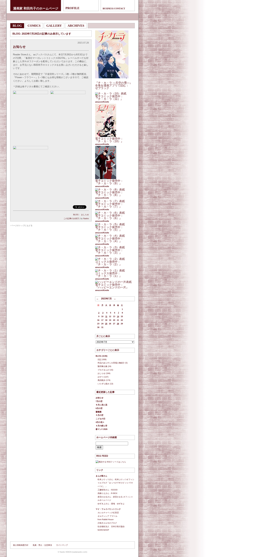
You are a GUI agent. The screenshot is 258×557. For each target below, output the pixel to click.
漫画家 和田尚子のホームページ (35, 8)
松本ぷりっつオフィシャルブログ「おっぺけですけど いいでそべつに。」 (116, 482)
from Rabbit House (106, 519)
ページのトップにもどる (21, 225)
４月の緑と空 (101, 426)
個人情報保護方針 (20, 545)
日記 (99, 359)
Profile (72, 8)
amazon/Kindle (102, 102)
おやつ (100, 377)
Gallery (54, 25)
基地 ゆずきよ (118, 504)
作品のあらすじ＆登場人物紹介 (111, 363)
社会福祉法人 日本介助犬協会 (111, 526)
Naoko (86, 218)
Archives (76, 25)
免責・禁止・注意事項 (42, 545)
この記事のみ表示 (71, 218)
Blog (17, 25)
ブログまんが (103, 370)
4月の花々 (100, 422)
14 (118, 316)
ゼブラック (102, 88)
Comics (34, 25)
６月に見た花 (101, 405)
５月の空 (99, 415)
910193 (114, 490)
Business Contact (114, 8)
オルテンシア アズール (107, 516)
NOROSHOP (103, 530)
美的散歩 (101, 380)
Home (72, 16)
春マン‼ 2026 (101, 429)
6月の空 (99, 408)
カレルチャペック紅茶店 (108, 513)
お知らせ (19, 46)
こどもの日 (100, 419)
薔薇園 (98, 412)
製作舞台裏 (102, 366)
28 (118, 324)
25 (106, 324)
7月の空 (99, 401)
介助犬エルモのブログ (107, 523)
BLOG (76, 215)
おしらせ (85, 215)
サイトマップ (62, 545)
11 (106, 316)
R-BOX (114, 493)
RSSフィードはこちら (116, 462)
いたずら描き (103, 384)
